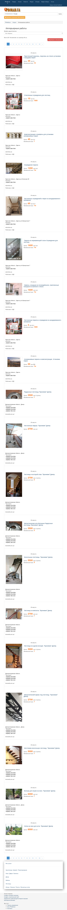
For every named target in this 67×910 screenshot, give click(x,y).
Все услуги (8, 863)
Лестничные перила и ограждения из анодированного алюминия (42, 321)
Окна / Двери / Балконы (12, 873)
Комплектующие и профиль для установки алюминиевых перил (38, 135)
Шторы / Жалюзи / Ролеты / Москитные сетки (18, 887)
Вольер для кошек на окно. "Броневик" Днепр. (40, 791)
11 (36, 44)
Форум (31, 1)
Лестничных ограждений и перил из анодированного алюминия (42, 199)
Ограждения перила (31, 165)
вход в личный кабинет (56, 5)
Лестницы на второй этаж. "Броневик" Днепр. (39, 474)
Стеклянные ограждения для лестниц (37, 95)
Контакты (9, 908)
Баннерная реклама (9, 900)
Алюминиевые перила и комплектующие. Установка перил (42, 360)
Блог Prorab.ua (11, 907)
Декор (7, 877)
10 (32, 44)
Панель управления (12, 905)
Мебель (8, 880)
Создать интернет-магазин (11, 895)
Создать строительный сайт (11, 897)
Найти (60, 14)
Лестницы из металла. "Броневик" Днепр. (38, 610)
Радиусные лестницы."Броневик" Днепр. (38, 392)
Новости (25, 1)
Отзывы (37, 1)
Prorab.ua (7, 1)
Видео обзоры (45, 1)
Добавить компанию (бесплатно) (15, 17)
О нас (52, 1)
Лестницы (8, 883)
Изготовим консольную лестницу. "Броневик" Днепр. (42, 748)
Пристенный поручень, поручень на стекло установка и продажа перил (42, 57)
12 (39, 44)
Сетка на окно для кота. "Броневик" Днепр (38, 826)
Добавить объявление (56, 39)
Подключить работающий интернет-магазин (16, 898)
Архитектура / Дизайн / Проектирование (16, 870)
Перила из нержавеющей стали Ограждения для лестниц (41, 241)
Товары (14, 1)
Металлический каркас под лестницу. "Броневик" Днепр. (41, 695)
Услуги (19, 1)
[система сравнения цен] (12, 9)
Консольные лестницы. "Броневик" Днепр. (38, 557)
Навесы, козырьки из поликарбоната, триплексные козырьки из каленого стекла (41, 286)
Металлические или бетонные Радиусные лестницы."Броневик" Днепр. (38, 524)
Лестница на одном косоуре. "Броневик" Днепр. (40, 646)
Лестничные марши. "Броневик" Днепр (37, 425)
